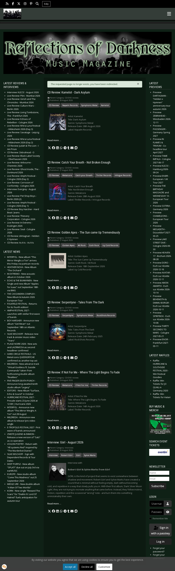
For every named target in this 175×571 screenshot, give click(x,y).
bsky (46, 3)
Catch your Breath (84, 175)
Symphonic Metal (89, 105)
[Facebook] (13, 4)
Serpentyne (67, 315)
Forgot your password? (159, 550)
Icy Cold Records (110, 245)
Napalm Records (70, 105)
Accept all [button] (70, 566)
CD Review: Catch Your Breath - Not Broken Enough (78, 162)
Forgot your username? (159, 556)
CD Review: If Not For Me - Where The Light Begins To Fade (83, 372)
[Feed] (7, 4)
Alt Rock (81, 245)
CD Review (54, 105)
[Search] (37, 4)
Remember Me (160, 518)
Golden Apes (68, 245)
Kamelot (105, 105)
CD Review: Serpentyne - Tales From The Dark (75, 302)
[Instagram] (25, 4)
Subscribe (157, 486)
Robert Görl (66, 455)
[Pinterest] (31, 4)
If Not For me (82, 385)
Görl (78, 455)
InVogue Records (123, 175)
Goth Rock (94, 245)
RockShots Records (106, 315)
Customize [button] (104, 566)
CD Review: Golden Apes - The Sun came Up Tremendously (83, 232)
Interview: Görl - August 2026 (65, 442)
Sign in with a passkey (160, 530)
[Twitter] (18, 4)
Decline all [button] (87, 566)
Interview (53, 455)
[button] (49, 147)
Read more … (54, 140)
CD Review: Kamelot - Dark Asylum (68, 92)
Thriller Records (103, 175)
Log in (160, 541)
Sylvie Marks (89, 455)
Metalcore (67, 175)
